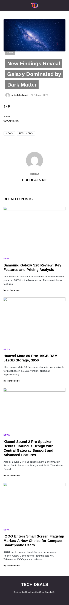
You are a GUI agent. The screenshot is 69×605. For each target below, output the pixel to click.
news (9, 133)
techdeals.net (34, 180)
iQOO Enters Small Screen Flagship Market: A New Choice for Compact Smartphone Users (34, 540)
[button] (5, 5)
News (10, 52)
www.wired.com (11, 121)
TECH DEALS (34, 584)
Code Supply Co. (47, 592)
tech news (26, 133)
